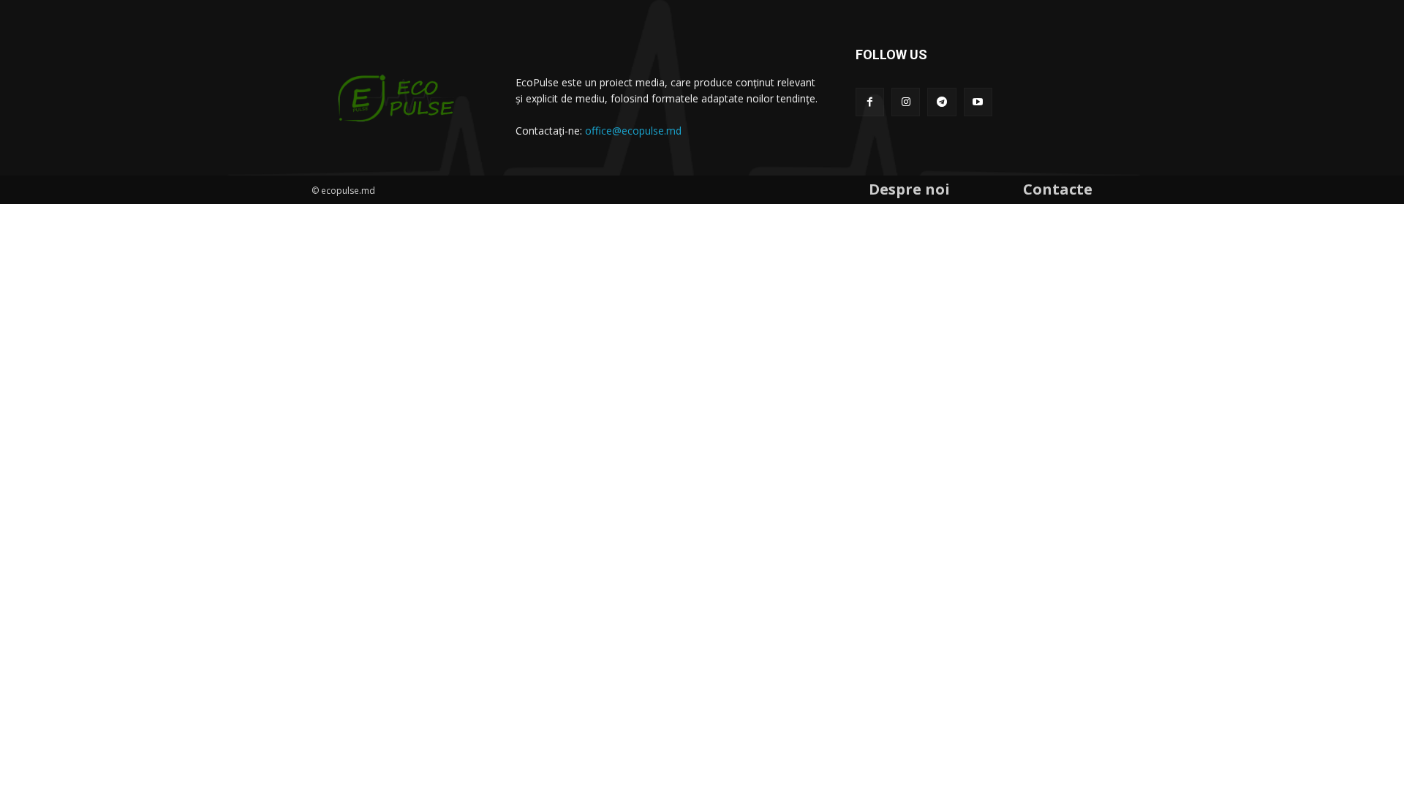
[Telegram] (941, 102)
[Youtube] (978, 102)
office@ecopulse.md (633, 131)
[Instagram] (905, 102)
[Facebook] (870, 102)
